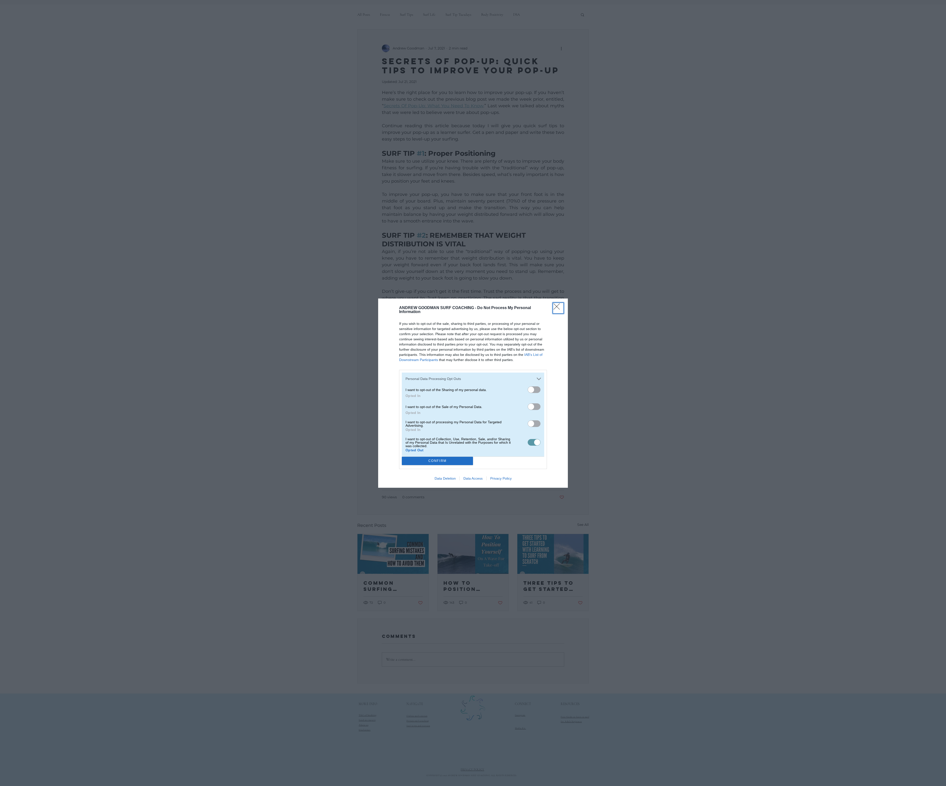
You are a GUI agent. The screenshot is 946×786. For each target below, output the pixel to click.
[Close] (558, 308)
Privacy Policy (501, 478)
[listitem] (473, 378)
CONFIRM (437, 461)
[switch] (534, 389)
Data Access (473, 478)
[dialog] (473, 393)
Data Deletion (445, 478)
